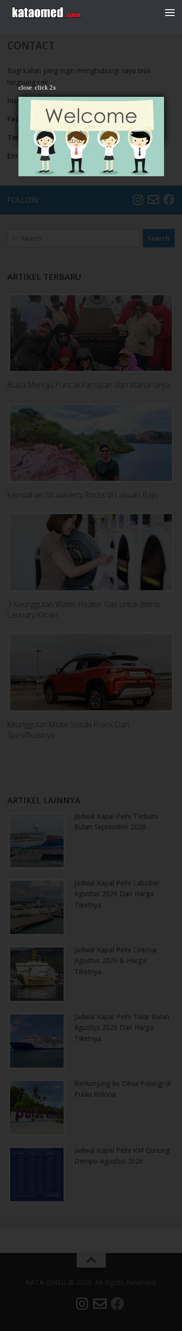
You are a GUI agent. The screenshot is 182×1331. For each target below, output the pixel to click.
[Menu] (170, 12)
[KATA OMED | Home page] (58, 12)
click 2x (45, 87)
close (25, 87)
